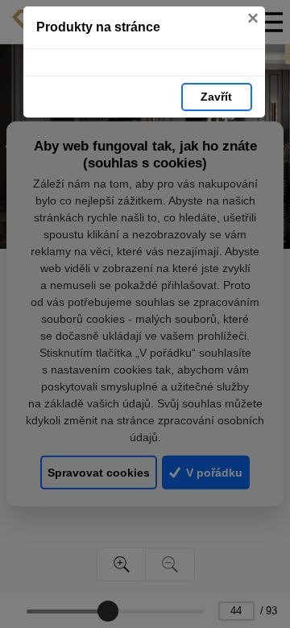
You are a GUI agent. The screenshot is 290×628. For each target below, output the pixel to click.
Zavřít (216, 96)
